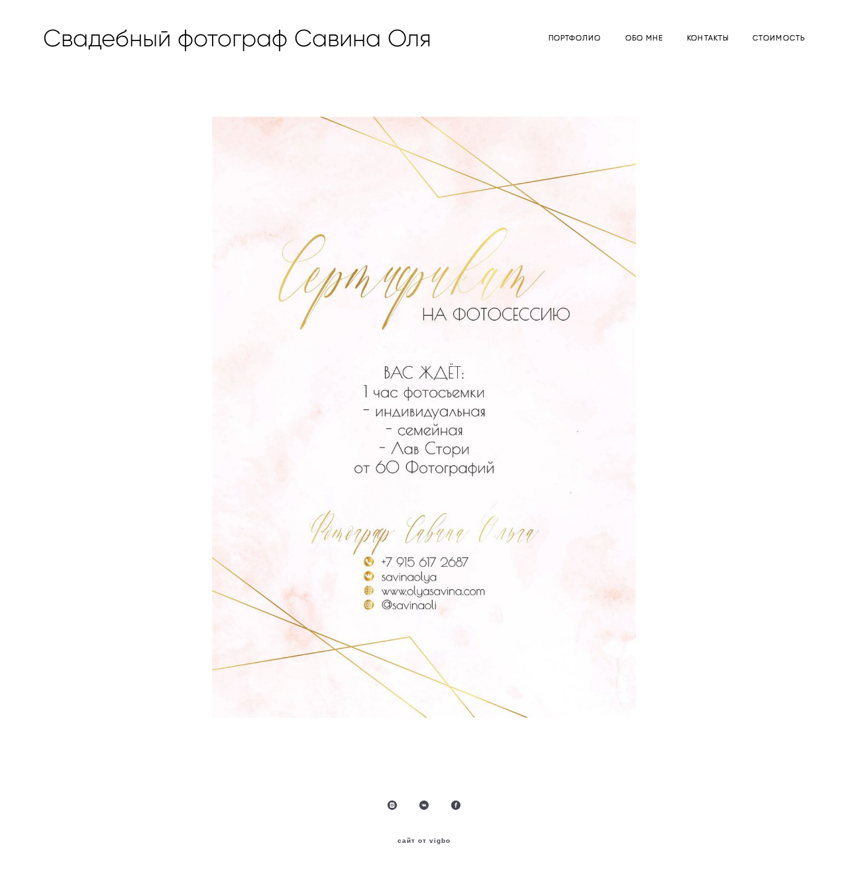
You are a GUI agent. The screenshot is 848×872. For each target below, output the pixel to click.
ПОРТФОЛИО (575, 38)
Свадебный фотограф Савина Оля (177, 38)
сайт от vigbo (424, 841)
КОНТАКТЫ (708, 38)
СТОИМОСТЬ (779, 38)
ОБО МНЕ (644, 38)
